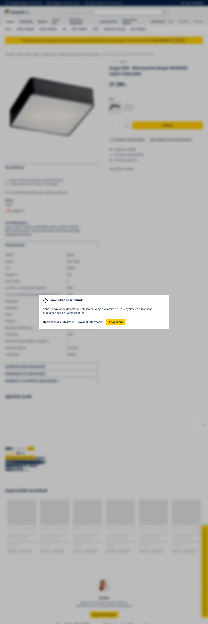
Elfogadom (116, 322)
